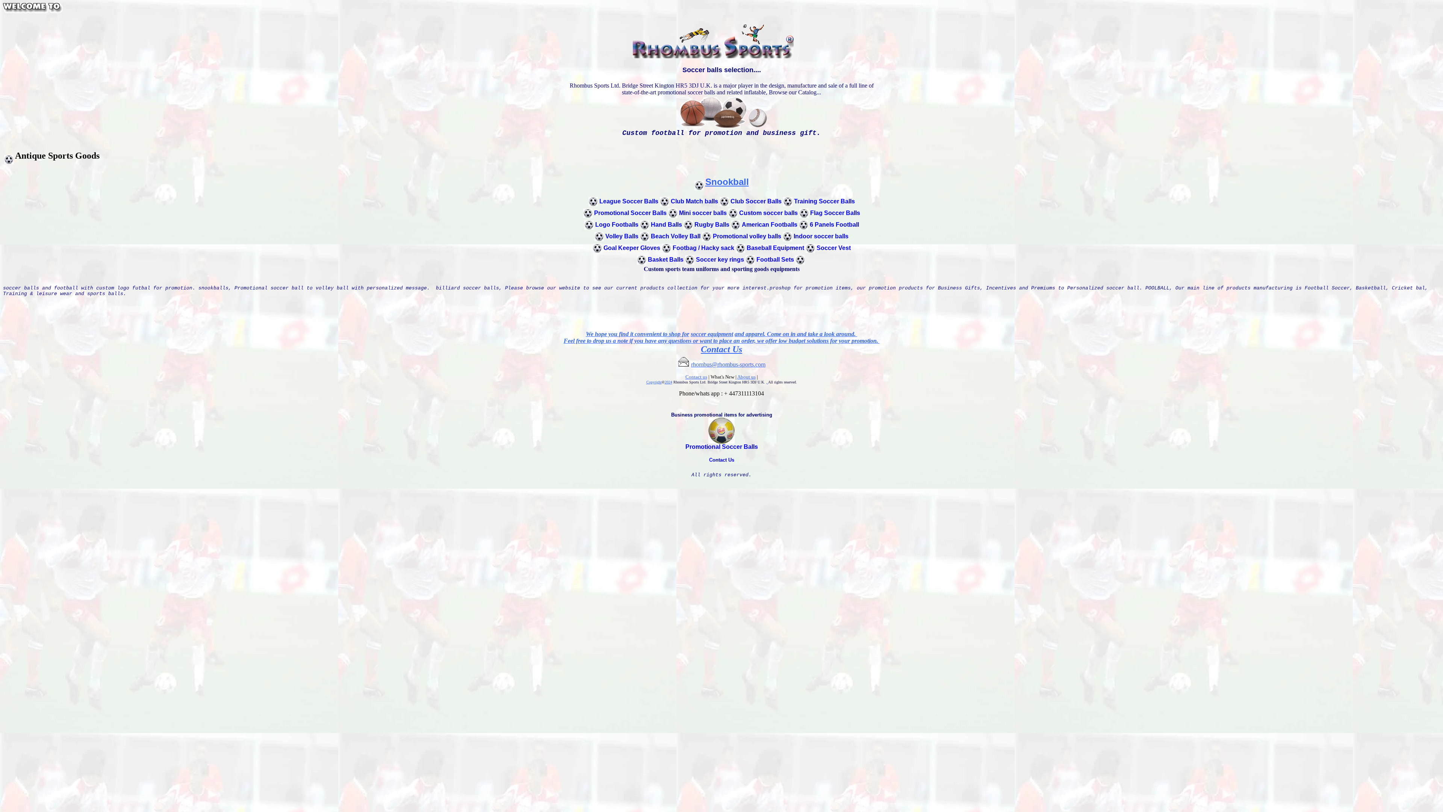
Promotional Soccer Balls (630, 213)
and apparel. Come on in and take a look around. (796, 334)
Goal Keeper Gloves (632, 248)
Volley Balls (621, 236)
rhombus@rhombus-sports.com (728, 364)
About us (746, 377)
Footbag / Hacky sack (703, 248)
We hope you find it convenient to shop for (637, 334)
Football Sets (775, 259)
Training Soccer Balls (824, 201)
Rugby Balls (711, 224)
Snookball (727, 182)
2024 (668, 382)
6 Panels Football (834, 224)
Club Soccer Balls (756, 201)
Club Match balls (694, 201)
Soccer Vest (834, 248)
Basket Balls (666, 259)
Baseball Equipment (775, 248)
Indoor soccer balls (821, 236)
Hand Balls (666, 224)
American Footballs (769, 224)
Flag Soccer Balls (835, 213)
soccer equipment (712, 334)
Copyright (654, 382)
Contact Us (721, 349)
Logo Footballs (616, 224)
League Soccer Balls (628, 201)
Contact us (696, 377)
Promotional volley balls (747, 236)
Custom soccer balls (768, 213)
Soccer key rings (720, 259)
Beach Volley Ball (675, 236)
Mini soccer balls (703, 213)
